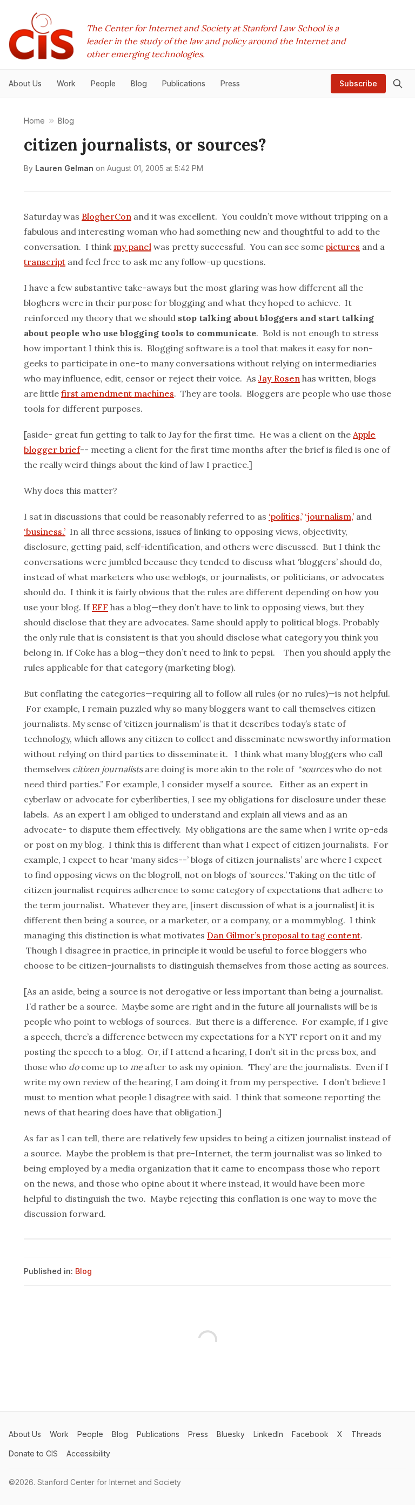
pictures (343, 246)
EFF (100, 607)
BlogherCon (106, 216)
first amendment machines (117, 393)
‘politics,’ (286, 516)
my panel (132, 246)
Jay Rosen (279, 378)
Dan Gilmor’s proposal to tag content (283, 935)
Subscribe (358, 83)
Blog (83, 1271)
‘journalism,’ (329, 516)
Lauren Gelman (64, 168)
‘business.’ (44, 531)
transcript (44, 261)
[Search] (397, 83)
